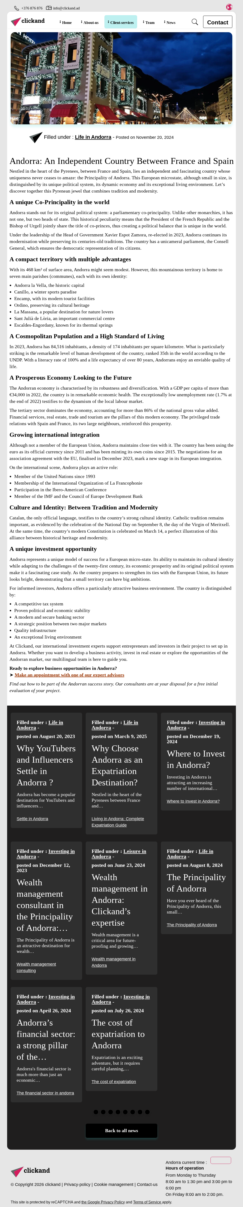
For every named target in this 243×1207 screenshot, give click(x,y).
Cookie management (113, 1184)
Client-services (122, 23)
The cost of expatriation (114, 1081)
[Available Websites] (229, 7)
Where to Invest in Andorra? (193, 801)
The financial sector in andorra (45, 1093)
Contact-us (147, 1184)
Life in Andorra (93, 137)
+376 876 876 (31, 8)
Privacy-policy (77, 1184)
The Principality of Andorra (192, 925)
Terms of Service (147, 1202)
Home (67, 23)
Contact (217, 22)
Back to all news (121, 1130)
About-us (91, 23)
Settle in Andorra (32, 818)
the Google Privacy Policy (103, 1202)
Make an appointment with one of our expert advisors (69, 674)
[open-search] (195, 21)
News (171, 23)
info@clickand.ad (66, 8)
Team (149, 23)
